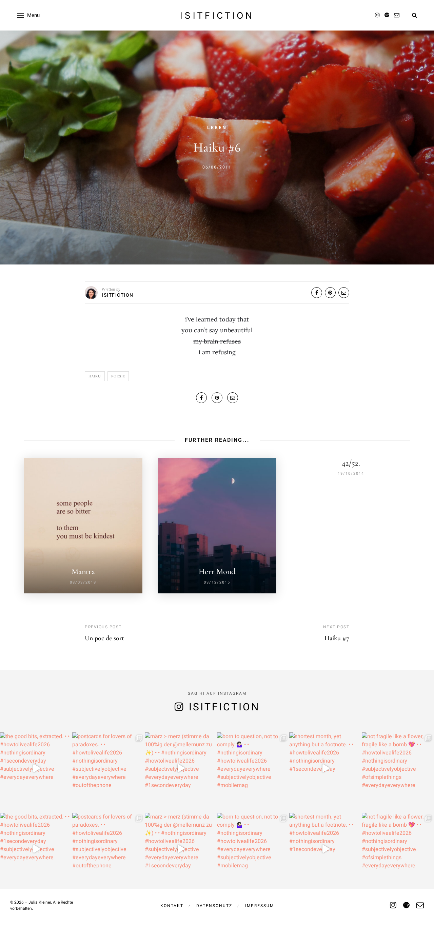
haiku (94, 376)
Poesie (118, 376)
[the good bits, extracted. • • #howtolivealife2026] (36, 768)
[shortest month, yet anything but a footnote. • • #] (325, 768)
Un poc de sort (104, 638)
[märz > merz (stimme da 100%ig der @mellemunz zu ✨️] (181, 768)
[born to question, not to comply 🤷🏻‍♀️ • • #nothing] (253, 768)
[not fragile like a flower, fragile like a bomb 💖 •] (398, 768)
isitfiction (217, 15)
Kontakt (171, 906)
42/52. (351, 463)
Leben (217, 127)
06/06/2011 (217, 167)
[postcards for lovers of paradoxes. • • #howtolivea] (108, 768)
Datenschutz (214, 906)
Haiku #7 (336, 638)
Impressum (259, 906)
